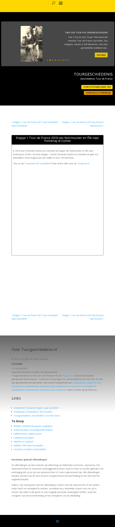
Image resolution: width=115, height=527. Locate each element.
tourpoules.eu (62, 386)
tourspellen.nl (89, 386)
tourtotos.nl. (61, 389)
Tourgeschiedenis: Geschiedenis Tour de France (37, 415)
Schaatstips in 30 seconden (39, 411)
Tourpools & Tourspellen (98, 93)
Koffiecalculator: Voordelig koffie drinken (33, 429)
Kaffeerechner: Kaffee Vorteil (27, 433)
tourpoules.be (31, 386)
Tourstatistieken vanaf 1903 (97, 87)
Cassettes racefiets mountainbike (30, 449)
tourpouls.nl (76, 386)
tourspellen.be (18, 389)
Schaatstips (19, 411)
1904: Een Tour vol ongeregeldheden (86, 32)
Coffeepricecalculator (24, 437)
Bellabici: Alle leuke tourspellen (28, 445)
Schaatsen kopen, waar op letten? (42, 407)
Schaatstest (19, 407)
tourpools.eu (18, 386)
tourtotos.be (32, 389)
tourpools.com (93, 382)
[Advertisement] (64, 186)
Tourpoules (30, 163)
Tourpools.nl (83, 163)
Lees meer (101, 54)
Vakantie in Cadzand (23, 441)
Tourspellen (44, 163)
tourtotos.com (47, 389)
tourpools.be (79, 382)
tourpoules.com (47, 386)
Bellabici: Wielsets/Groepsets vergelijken (33, 426)
